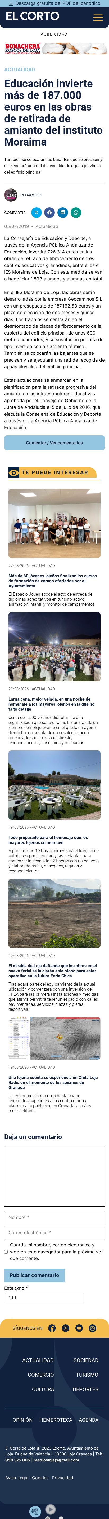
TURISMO (87, 1375)
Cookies (40, 1477)
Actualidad (19, 70)
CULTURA (43, 1389)
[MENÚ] (98, 16)
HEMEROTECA (55, 1420)
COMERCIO (41, 1375)
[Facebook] (52, 1328)
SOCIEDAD (86, 1360)
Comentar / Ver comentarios (54, 442)
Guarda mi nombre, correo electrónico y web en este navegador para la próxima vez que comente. (56, 1251)
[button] (50, 1509)
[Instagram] (92, 1328)
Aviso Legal (16, 1477)
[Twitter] (65, 1328)
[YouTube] (79, 1328)
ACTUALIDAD (38, 1360)
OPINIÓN (23, 1420)
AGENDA (88, 1420)
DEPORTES (85, 1389)
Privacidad (62, 1477)
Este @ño (16, 1288)
